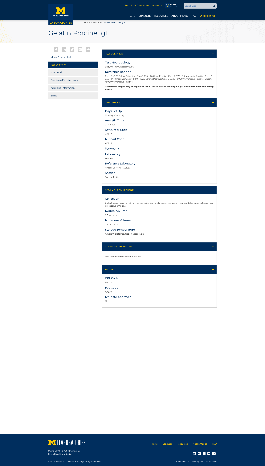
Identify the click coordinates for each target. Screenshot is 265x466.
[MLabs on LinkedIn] (195, 453)
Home (87, 22)
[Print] (88, 49)
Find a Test (97, 22)
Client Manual (182, 461)
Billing (54, 95)
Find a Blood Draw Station (137, 5)
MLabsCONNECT (173, 5)
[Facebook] (56, 49)
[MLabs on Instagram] (214, 453)
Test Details (57, 72)
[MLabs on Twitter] (209, 453)
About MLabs (180, 16)
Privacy (194, 461)
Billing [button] (109, 269)
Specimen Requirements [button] (119, 190)
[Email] (80, 49)
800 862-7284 (210, 16)
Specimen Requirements (64, 80)
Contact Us (157, 5)
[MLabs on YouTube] (200, 453)
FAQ (194, 16)
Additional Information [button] (120, 246)
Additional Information (63, 88)
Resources (161, 16)
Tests (131, 16)
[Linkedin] (64, 49)
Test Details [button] (112, 102)
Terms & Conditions (208, 461)
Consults (145, 16)
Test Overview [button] (114, 53)
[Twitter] (72, 49)
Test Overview (58, 64)
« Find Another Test (61, 57)
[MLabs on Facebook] (205, 453)
